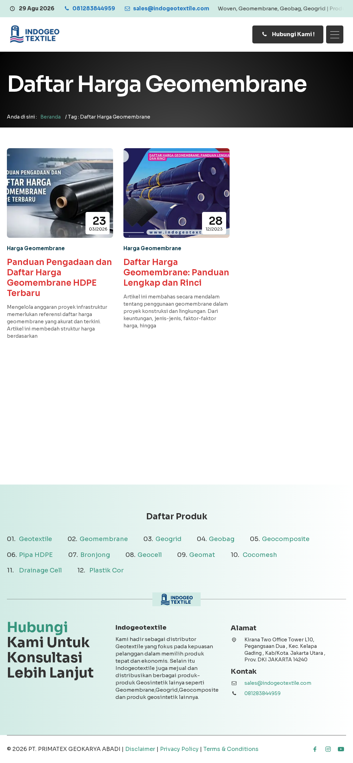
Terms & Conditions (231, 749)
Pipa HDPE (36, 555)
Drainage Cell (40, 570)
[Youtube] (341, 749)
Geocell (150, 555)
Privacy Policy (179, 749)
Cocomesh (260, 555)
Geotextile (35, 539)
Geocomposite (286, 539)
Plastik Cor (106, 570)
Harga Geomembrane (36, 248)
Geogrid (168, 539)
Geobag (221, 539)
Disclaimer (140, 749)
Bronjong (95, 555)
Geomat (202, 555)
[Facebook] (315, 749)
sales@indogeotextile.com (277, 683)
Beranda (50, 117)
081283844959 (262, 693)
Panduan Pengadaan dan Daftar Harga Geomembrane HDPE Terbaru (59, 277)
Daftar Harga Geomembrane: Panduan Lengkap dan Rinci (176, 272)
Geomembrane (104, 539)
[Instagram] (328, 749)
